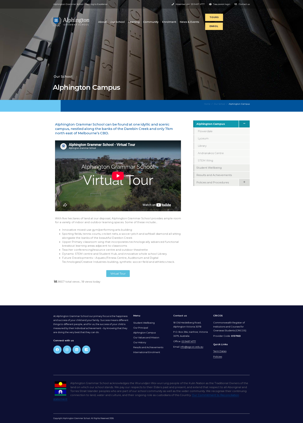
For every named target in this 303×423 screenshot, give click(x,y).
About (102, 21)
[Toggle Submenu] (244, 123)
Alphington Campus (144, 332)
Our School (117, 21)
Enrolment (169, 21)
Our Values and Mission (146, 337)
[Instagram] (67, 350)
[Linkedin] (77, 350)
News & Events (189, 21)
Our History (139, 342)
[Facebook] (57, 350)
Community (151, 21)
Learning (134, 21)
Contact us (180, 315)
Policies (217, 356)
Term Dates (219, 351)
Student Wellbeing (144, 322)
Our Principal (140, 327)
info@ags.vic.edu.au (191, 346)
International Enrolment (146, 352)
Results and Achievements (148, 347)
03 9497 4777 (188, 341)
